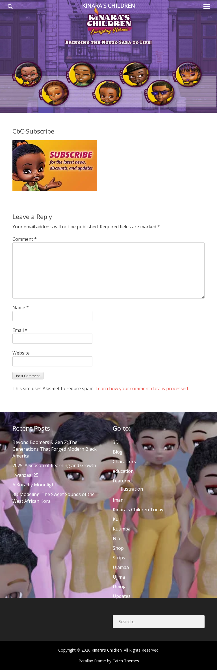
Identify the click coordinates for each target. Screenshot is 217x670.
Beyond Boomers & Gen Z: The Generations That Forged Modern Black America (54, 449)
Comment (24, 239)
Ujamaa (121, 567)
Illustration (131, 489)
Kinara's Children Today (138, 509)
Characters (124, 461)
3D (116, 442)
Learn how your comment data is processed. (142, 388)
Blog (118, 452)
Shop (118, 548)
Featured (122, 481)
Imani (119, 500)
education (123, 471)
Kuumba (122, 529)
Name (20, 307)
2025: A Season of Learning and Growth (54, 465)
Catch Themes (125, 660)
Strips (119, 558)
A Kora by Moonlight (34, 485)
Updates (122, 596)
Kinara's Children (108, 5)
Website (21, 353)
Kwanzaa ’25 (25, 475)
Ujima (119, 577)
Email (19, 330)
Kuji (117, 519)
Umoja (120, 586)
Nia (116, 538)
